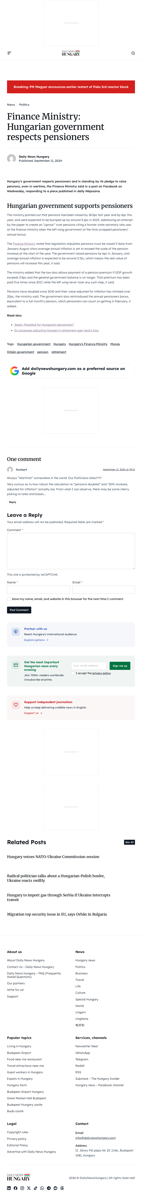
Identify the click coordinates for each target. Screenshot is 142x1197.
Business (81, 973)
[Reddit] (55, 1188)
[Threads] (62, 1188)
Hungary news (85, 960)
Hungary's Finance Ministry (88, 344)
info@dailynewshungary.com (95, 1138)
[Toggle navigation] (9, 53)
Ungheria (81, 1018)
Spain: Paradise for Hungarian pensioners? (44, 324)
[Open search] (133, 53)
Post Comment (19, 610)
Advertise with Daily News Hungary (31, 1151)
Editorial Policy (17, 1145)
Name (12, 582)
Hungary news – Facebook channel (99, 1085)
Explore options (34, 640)
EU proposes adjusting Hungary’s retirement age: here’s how (56, 330)
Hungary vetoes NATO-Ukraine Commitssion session (53, 856)
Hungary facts (17, 1085)
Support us (31, 713)
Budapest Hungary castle (24, 1104)
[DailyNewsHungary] (71, 53)
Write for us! (15, 990)
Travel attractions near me (25, 1066)
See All (129, 842)
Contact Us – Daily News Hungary (30, 967)
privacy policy (101, 673)
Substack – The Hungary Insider (97, 1078)
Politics (80, 967)
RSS (78, 1072)
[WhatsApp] (42, 1188)
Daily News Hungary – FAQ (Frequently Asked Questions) (34, 975)
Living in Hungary (19, 1046)
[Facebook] (15, 1188)
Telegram (81, 1059)
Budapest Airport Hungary (25, 1092)
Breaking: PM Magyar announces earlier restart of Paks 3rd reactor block (71, 87)
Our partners (16, 983)
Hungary (59, 344)
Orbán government (20, 352)
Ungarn (80, 1012)
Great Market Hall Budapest (26, 1098)
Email (77, 582)
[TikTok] (35, 1188)
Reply (12, 502)
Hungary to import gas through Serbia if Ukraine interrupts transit (58, 897)
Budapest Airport (19, 1053)
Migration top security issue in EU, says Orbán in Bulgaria (57, 914)
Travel (79, 980)
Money (115, 344)
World (79, 1006)
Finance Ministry (24, 243)
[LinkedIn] (9, 1188)
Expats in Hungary (20, 1078)
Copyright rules (17, 1132)
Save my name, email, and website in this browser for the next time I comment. (68, 599)
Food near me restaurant (24, 1059)
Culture (80, 992)
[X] (29, 1188)
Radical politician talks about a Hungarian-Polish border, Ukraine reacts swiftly (56, 878)
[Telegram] (49, 1188)
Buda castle (15, 1111)
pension (42, 352)
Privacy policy (16, 1139)
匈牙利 (79, 1025)
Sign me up (120, 665)
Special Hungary (86, 999)
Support (12, 996)
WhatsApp (82, 1053)
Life (78, 986)
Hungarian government (33, 344)
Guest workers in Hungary (25, 1072)
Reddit (80, 1066)
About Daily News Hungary (26, 960)
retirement (58, 352)
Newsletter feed (86, 1046)
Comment (15, 530)
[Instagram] (22, 1188)
